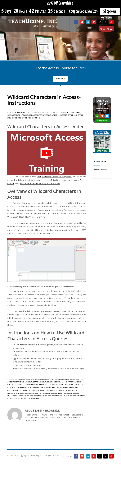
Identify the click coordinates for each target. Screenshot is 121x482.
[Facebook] (76, 22)
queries (10, 390)
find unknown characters (72, 385)
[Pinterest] (93, 22)
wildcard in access (22, 398)
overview (72, 387)
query (16, 390)
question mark (38, 390)
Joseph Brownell (17, 112)
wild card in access (41, 393)
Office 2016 (16, 118)
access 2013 (39, 379)
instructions (28, 387)
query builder (26, 390)
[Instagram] (82, 22)
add (17, 385)
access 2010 (29, 379)
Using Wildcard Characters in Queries (54, 176)
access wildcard (45, 382)
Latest (54, 115)
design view (56, 385)
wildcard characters (32, 396)
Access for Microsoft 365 (73, 379)
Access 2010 (72, 112)
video (30, 393)
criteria (30, 385)
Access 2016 (16, 115)
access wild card (31, 382)
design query (45, 385)
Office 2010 (72, 115)
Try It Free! (60, 78)
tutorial (61, 390)
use (26, 393)
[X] (105, 22)
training (53, 390)
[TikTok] (99, 22)
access (21, 379)
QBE (77, 387)
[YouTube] (111, 22)
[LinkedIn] (88, 22)
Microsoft (62, 115)
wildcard (53, 393)
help (9, 387)
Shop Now (109, 11)
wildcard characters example (54, 396)
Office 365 (36, 118)
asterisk (23, 385)
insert (20, 387)
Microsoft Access (52, 387)
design (37, 385)
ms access (64, 387)
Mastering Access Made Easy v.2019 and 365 (40, 183)
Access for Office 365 (41, 115)
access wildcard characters (63, 382)
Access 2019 (27, 115)
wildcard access (64, 393)
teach (47, 390)
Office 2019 (26, 118)
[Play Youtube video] (46, 153)
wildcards (35, 398)
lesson (42, 387)
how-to (14, 387)
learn (36, 387)
